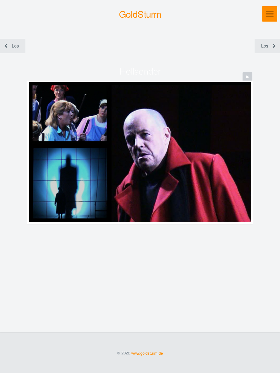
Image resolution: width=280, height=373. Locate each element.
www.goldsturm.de (147, 353)
